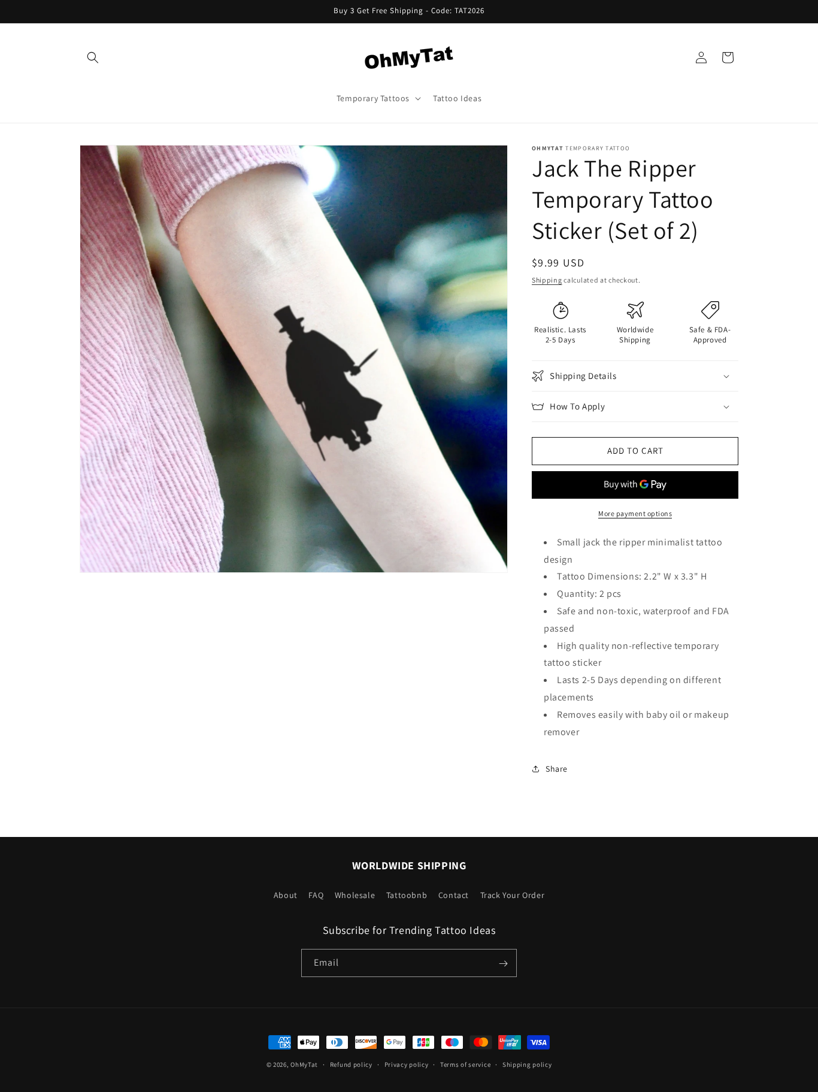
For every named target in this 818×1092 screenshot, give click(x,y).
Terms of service (465, 1064)
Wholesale (355, 894)
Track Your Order (512, 894)
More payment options (635, 513)
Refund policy (351, 1064)
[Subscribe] (503, 964)
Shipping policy (527, 1064)
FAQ (315, 894)
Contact (453, 894)
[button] (93, 57)
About (286, 894)
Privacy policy (406, 1064)
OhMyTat (304, 1064)
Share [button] (557, 768)
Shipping (547, 279)
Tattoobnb (406, 894)
